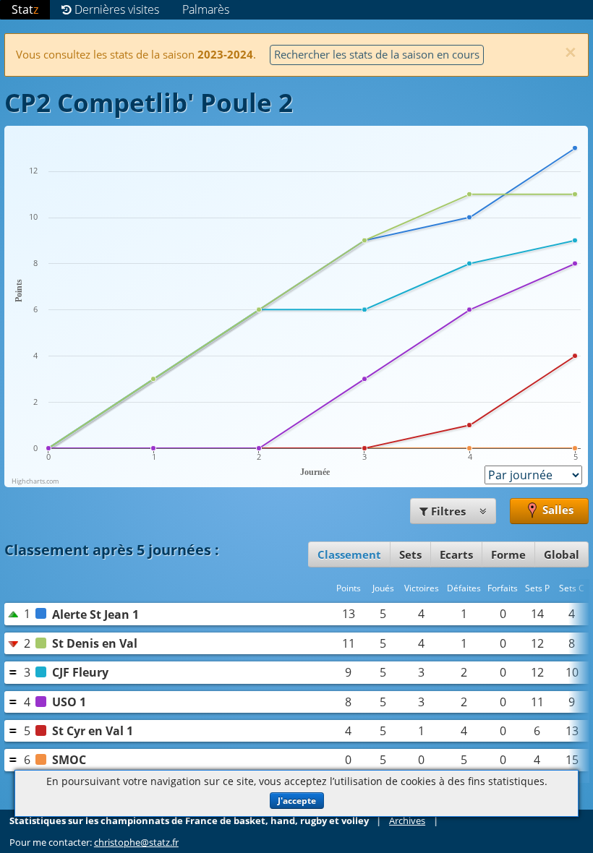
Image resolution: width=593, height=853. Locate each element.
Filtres (448, 511)
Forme (508, 554)
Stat (25, 9)
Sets (410, 554)
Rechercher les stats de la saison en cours (376, 54)
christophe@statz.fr (136, 842)
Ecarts (456, 554)
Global (561, 554)
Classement (349, 554)
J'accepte (297, 800)
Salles (556, 509)
